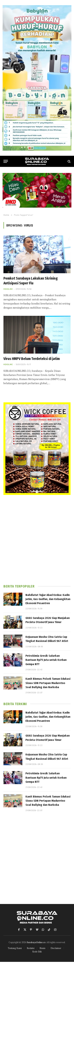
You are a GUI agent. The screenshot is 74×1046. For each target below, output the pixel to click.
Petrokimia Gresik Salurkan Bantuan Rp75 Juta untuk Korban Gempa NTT (46, 660)
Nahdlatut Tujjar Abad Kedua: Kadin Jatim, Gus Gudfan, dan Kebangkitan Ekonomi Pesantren (47, 599)
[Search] (69, 161)
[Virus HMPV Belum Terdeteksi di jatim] (37, 334)
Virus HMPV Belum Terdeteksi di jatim (31, 359)
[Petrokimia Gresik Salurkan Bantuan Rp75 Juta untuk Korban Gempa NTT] (12, 659)
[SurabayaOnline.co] (37, 161)
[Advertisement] (37, 539)
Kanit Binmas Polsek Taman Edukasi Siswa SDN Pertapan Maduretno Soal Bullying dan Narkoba (47, 683)
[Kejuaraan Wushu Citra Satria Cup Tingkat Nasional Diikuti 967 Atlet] (12, 641)
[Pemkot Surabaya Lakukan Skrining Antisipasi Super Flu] (37, 254)
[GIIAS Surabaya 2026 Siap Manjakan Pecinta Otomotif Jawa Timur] (12, 622)
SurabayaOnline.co (36, 942)
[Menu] (5, 161)
